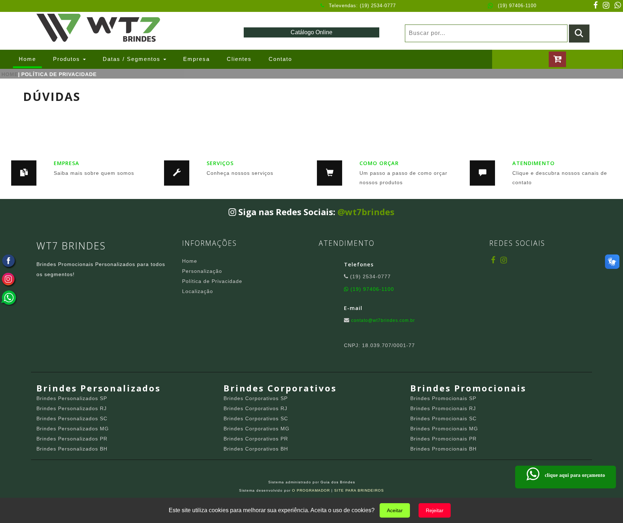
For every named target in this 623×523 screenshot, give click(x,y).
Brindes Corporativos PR (256, 439)
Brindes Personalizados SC (71, 418)
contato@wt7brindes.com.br (383, 320)
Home (30, 59)
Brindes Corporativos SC (256, 418)
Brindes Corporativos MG (257, 428)
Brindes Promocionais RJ (443, 408)
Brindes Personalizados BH (71, 449)
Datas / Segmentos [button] (133, 59)
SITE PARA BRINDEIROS (359, 490)
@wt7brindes (365, 212)
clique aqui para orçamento (572, 475)
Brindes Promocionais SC (443, 418)
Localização (197, 291)
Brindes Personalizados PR (71, 439)
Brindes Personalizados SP (71, 398)
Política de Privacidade (212, 281)
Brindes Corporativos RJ (255, 408)
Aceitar (395, 510)
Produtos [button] (67, 59)
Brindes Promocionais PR (443, 439)
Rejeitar (434, 510)
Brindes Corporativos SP (256, 398)
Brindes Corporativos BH (256, 449)
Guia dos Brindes (338, 482)
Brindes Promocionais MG (444, 428)
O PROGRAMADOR (311, 490)
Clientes (239, 59)
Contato (280, 59)
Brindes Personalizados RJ (71, 408)
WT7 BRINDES (71, 245)
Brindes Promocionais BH (443, 449)
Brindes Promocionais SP (443, 398)
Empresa (196, 59)
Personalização (202, 271)
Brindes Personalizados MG (72, 428)
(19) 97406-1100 (517, 5)
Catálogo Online (311, 32)
